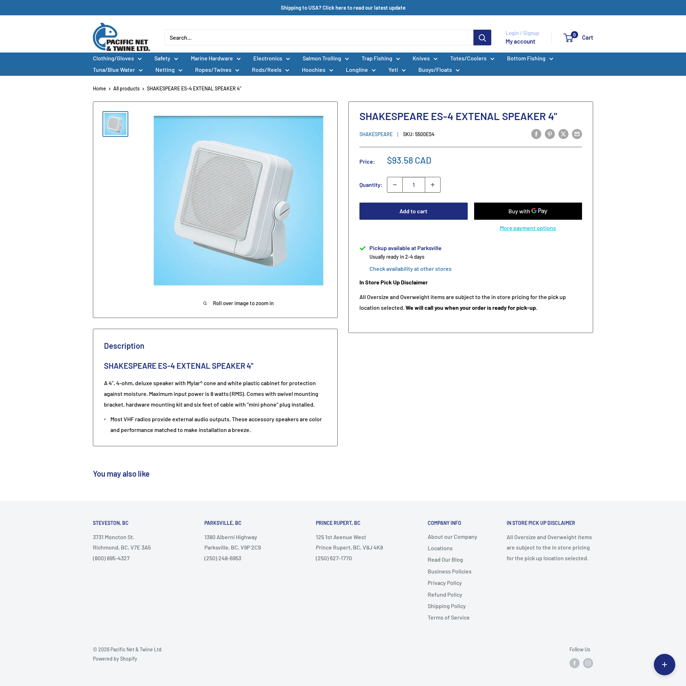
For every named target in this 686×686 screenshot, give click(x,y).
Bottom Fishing (526, 58)
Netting (165, 69)
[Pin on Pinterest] (550, 133)
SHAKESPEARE (376, 134)
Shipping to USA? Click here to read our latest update (343, 7)
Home (99, 88)
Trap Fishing (377, 58)
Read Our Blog (445, 559)
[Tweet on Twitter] (563, 133)
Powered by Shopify (115, 659)
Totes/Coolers (468, 58)
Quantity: (371, 184)
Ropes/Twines (213, 69)
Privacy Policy (445, 582)
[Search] (482, 37)
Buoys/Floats (435, 69)
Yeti (393, 69)
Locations (440, 548)
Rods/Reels (267, 69)
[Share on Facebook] (536, 133)
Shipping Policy (447, 605)
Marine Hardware (212, 58)
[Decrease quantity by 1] (394, 184)
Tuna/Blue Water (114, 69)
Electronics (267, 58)
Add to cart (413, 211)
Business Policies (450, 571)
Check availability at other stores (410, 268)
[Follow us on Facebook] (575, 663)
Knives (421, 58)
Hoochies (313, 69)
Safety (162, 58)
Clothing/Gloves (113, 58)
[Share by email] (577, 133)
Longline (357, 69)
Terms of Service (449, 617)
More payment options (528, 227)
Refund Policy (445, 594)
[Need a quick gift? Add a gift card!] (664, 664)
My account (520, 41)
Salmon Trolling (322, 58)
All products (126, 88)
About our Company (452, 536)
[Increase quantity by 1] (432, 184)
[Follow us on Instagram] (588, 663)
